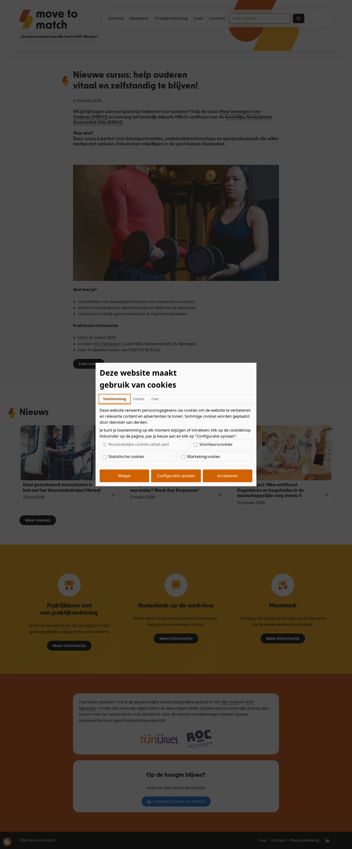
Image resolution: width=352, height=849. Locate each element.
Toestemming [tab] (114, 399)
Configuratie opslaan (176, 475)
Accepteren (227, 475)
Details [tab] (138, 399)
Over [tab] (155, 399)
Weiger (124, 475)
